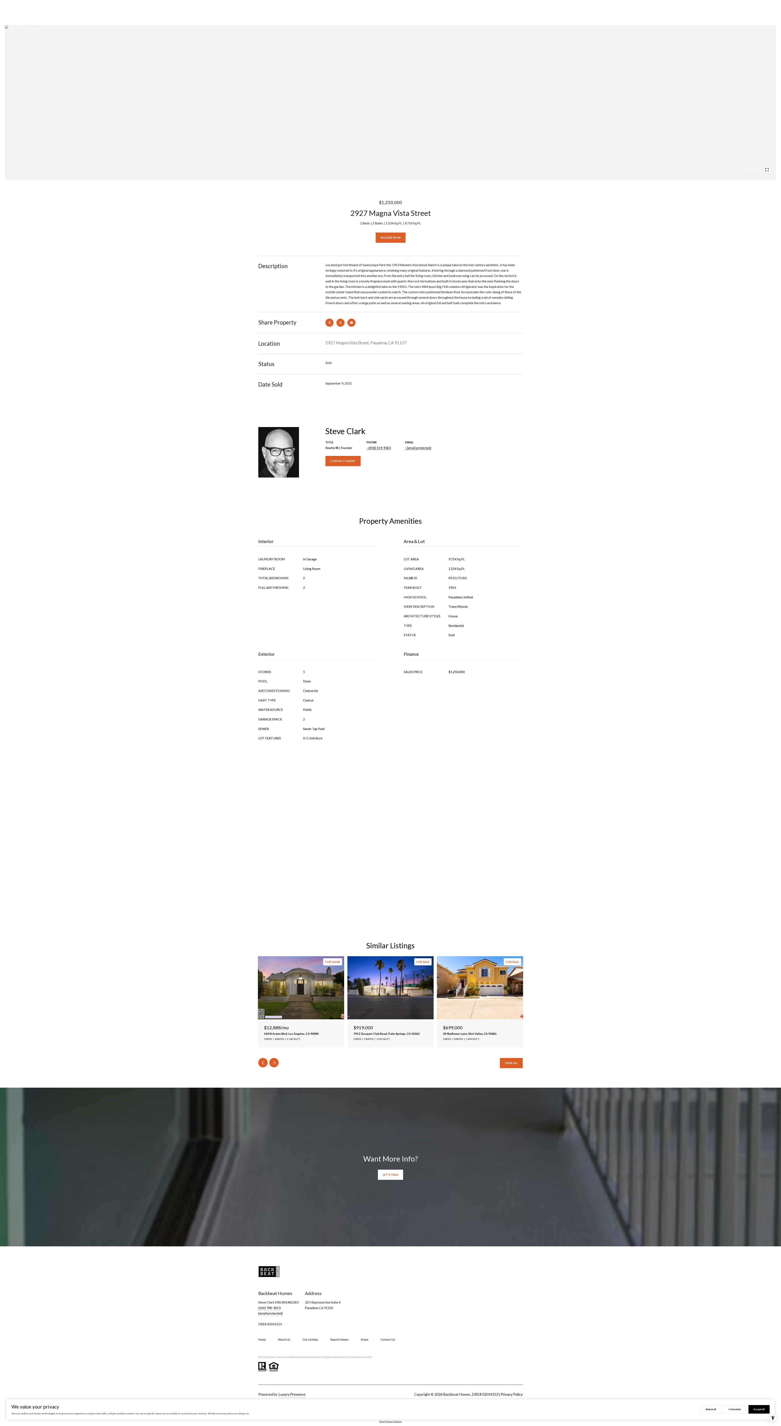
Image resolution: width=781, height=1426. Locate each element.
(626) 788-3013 (269, 1308)
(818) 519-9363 (380, 448)
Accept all (759, 1409)
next (30, 169)
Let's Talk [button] (390, 1174)
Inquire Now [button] (391, 237)
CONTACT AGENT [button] (343, 461)
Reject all (711, 1409)
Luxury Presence (291, 1394)
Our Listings (310, 1339)
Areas (364, 1339)
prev (19, 169)
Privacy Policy (512, 1394)
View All (511, 1063)
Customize (735, 1409)
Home (262, 1339)
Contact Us (388, 1339)
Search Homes (339, 1339)
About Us (284, 1339)
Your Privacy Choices (390, 1421)
